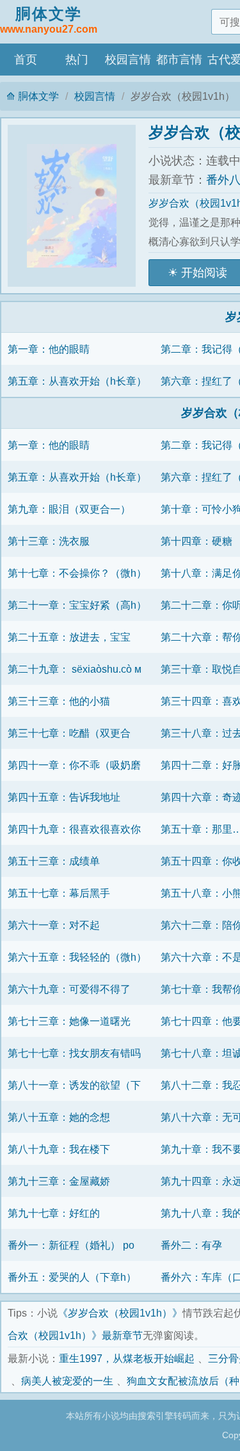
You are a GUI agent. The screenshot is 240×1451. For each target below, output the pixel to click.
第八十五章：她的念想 (59, 1117)
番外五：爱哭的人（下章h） (72, 1277)
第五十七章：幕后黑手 (59, 893)
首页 (25, 59)
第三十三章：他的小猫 (59, 701)
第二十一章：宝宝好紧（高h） (77, 605)
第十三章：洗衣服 (49, 541)
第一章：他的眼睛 (49, 349)
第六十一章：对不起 (54, 925)
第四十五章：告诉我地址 (64, 797)
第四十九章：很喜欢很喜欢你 (74, 829)
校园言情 (128, 59)
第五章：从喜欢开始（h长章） (77, 381)
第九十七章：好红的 (54, 1213)
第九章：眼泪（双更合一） (69, 509)
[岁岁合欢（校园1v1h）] (78, 206)
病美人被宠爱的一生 (67, 1380)
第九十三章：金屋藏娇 (59, 1181)
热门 (76, 59)
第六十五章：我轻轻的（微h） (77, 957)
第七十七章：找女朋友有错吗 (74, 1053)
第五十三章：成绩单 (54, 861)
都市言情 (179, 59)
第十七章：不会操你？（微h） (77, 573)
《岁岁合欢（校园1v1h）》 (120, 1313)
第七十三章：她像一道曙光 (69, 1021)
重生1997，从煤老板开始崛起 (127, 1358)
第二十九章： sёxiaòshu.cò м (74, 669)
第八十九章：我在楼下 (59, 1149)
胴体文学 (48, 20)
